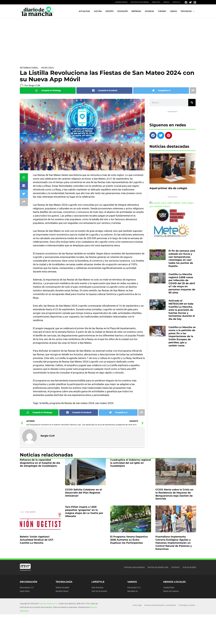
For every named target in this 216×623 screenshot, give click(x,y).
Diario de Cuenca (171, 591)
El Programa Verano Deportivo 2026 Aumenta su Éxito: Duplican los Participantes (129, 539)
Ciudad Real (168, 587)
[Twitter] (190, 2)
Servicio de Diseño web (158, 567)
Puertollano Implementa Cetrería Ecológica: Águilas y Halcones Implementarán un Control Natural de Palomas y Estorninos (173, 542)
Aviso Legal (137, 605)
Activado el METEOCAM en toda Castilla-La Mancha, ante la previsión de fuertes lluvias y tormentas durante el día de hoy (182, 309)
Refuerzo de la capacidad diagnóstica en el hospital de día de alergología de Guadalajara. (40, 462)
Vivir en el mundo (99, 591)
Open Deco (25, 591)
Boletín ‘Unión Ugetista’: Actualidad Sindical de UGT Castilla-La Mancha (36, 539)
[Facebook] (186, 2)
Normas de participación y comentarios (160, 605)
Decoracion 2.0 (27, 587)
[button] (193, 11)
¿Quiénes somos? (121, 2)
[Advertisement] (108, 40)
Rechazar (149, 618)
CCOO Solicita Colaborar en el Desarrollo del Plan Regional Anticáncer (83, 492)
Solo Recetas (97, 587)
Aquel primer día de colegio (168, 188)
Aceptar (131, 618)
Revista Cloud (62, 591)
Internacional (29, 67)
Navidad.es (132, 591)
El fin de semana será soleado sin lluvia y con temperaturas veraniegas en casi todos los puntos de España (182, 258)
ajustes (112, 619)
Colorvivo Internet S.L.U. (48, 604)
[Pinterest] (195, 2)
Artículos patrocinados (134, 567)
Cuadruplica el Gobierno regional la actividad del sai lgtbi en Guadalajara (130, 462)
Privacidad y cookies (187, 605)
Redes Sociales (62, 587)
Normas (166, 2)
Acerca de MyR (189, 567)
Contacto (176, 2)
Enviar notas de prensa (140, 2)
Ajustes (167, 618)
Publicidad (156, 2)
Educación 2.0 (133, 587)
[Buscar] (192, 102)
